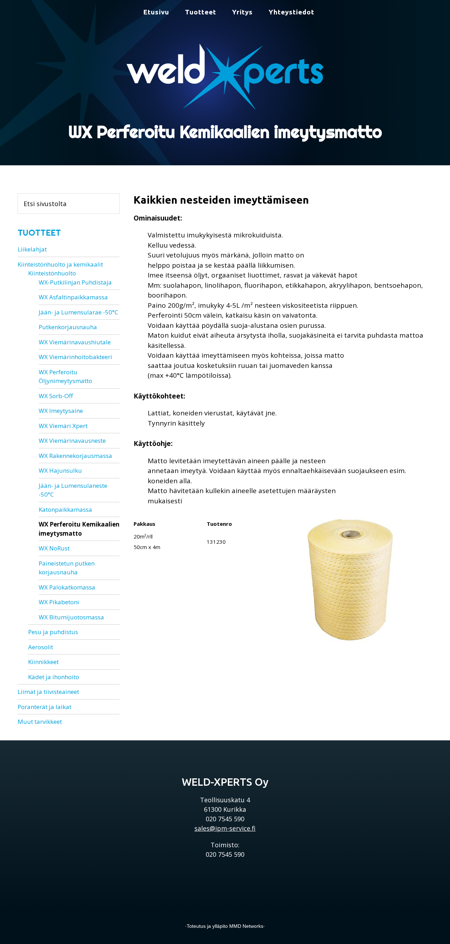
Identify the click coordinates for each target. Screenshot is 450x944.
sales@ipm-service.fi (225, 828)
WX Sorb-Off (56, 396)
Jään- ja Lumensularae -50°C (78, 312)
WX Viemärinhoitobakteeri (75, 357)
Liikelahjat (32, 249)
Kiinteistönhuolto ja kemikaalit (60, 264)
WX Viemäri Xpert (63, 426)
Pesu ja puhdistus (53, 632)
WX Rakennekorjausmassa (75, 456)
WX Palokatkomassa (67, 587)
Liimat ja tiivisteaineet (48, 692)
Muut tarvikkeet (40, 721)
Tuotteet (39, 233)
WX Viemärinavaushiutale (75, 342)
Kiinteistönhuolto (52, 273)
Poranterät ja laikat (44, 707)
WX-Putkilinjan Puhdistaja (75, 282)
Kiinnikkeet (43, 662)
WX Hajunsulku (60, 470)
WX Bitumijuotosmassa (71, 617)
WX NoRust (54, 548)
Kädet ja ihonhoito (53, 677)
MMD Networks (246, 926)
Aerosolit (40, 647)
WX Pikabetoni (59, 602)
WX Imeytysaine (61, 411)
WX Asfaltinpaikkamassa (73, 297)
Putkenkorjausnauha (68, 327)
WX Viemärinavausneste (72, 440)
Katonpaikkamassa (65, 509)
